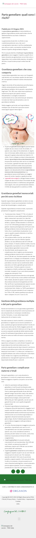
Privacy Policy (11, 499)
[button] (34, 4)
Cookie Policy (21, 499)
